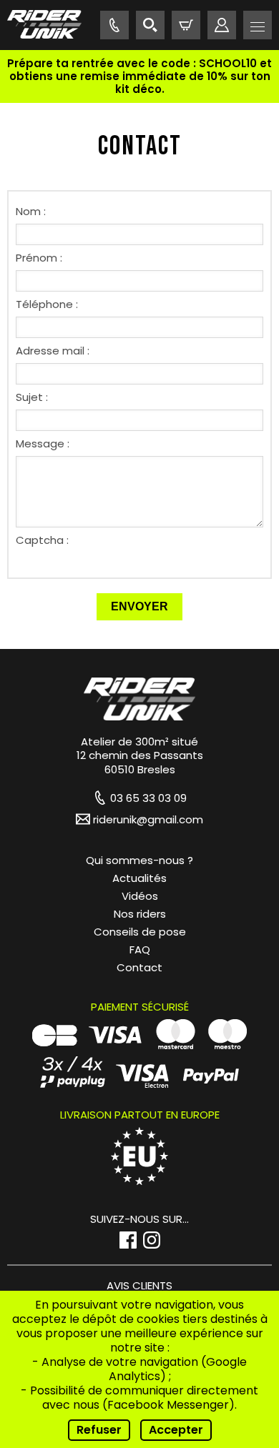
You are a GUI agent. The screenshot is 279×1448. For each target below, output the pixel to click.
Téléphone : (47, 304)
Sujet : (32, 397)
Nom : (31, 211)
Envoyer (139, 606)
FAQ (139, 949)
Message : (42, 443)
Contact (139, 967)
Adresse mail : (52, 350)
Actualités (139, 878)
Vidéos (140, 895)
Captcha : (42, 540)
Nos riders (140, 913)
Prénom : (39, 257)
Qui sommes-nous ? (139, 860)
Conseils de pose (140, 931)
